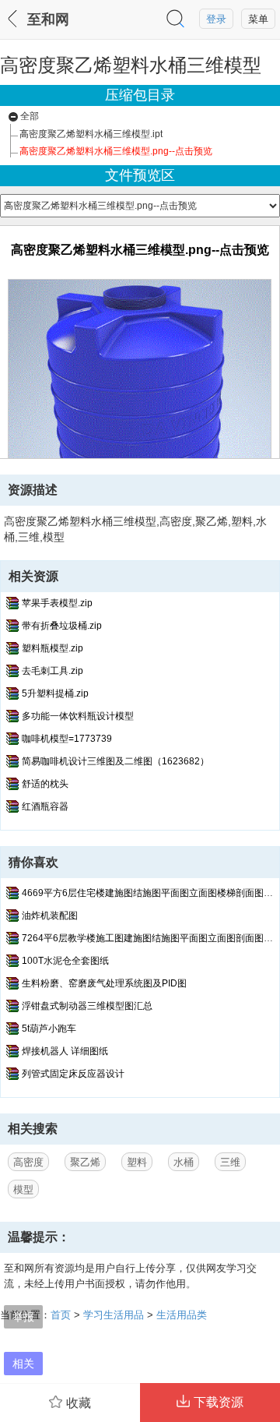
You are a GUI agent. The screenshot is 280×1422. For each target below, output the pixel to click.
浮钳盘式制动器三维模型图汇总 (87, 1005)
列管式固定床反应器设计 (73, 1073)
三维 (230, 1162)
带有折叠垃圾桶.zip (62, 625)
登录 (216, 19)
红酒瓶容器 (45, 806)
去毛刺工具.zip (52, 670)
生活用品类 (181, 1315)
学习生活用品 (113, 1315)
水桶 (183, 1162)
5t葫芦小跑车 (49, 1028)
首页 (61, 1315)
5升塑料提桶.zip (55, 693)
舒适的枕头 (45, 783)
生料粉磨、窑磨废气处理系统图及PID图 (104, 983)
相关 (23, 1363)
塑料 (137, 1162)
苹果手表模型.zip (57, 603)
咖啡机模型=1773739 (67, 738)
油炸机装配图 (50, 915)
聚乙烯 (85, 1162)
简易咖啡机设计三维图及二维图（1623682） (115, 761)
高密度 (28, 1162)
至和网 (48, 19)
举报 (23, 1316)
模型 (23, 1189)
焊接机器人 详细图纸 (65, 1051)
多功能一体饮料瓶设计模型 (78, 716)
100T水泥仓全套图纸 (65, 960)
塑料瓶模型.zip (52, 648)
